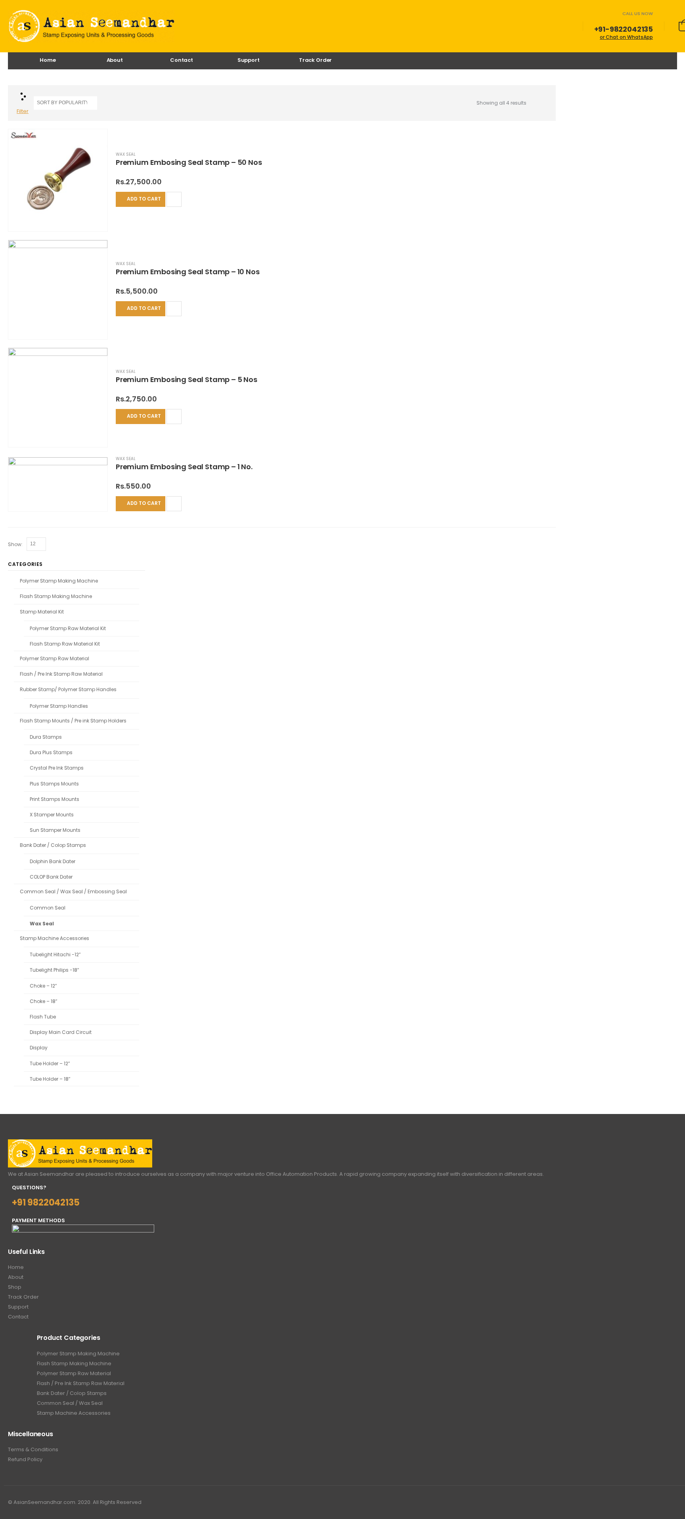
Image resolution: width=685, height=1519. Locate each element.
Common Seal (47, 907)
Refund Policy (25, 1459)
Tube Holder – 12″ (50, 1063)
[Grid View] (534, 103)
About (115, 60)
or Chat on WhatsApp (626, 37)
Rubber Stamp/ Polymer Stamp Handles (68, 689)
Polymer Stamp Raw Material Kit (68, 628)
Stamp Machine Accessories (54, 938)
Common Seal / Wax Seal (70, 1403)
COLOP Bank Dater (51, 876)
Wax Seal (126, 154)
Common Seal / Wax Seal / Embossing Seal (73, 891)
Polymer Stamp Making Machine (59, 580)
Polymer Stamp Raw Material (54, 658)
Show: (16, 544)
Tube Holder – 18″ (50, 1079)
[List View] (543, 103)
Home (47, 60)
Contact (181, 60)
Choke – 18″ (43, 1001)
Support (248, 60)
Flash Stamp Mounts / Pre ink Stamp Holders (73, 720)
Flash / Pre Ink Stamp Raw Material (61, 674)
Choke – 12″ (43, 985)
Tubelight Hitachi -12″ (55, 954)
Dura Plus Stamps (51, 752)
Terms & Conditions (33, 1449)
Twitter (671, 1502)
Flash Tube (43, 1016)
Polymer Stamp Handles (59, 706)
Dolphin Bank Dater (52, 861)
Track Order (315, 60)
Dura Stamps (46, 737)
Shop (14, 1287)
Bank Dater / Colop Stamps (53, 845)
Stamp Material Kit (42, 611)
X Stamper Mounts (52, 814)
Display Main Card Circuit (61, 1032)
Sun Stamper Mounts (55, 830)
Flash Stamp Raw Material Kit (65, 643)
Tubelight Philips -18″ (54, 970)
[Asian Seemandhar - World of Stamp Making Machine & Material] (91, 26)
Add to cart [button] (144, 198)
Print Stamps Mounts (54, 799)
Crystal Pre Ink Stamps (57, 767)
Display (39, 1047)
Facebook (657, 1502)
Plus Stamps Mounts (54, 783)
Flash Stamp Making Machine (56, 596)
